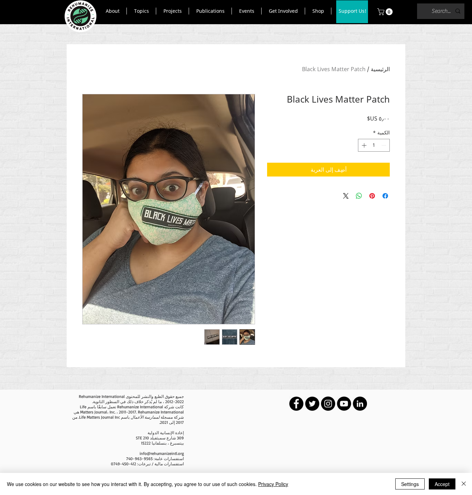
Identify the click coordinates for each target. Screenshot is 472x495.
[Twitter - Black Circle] (312, 404)
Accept (442, 483)
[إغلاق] (464, 483)
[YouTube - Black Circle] (344, 404)
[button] (112, 11)
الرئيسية (380, 69)
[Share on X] (346, 196)
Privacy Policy (273, 483)
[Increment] (363, 145)
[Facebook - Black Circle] (296, 404)
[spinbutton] (374, 145)
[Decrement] (384, 145)
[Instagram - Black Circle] (328, 404)
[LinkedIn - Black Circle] (360, 404)
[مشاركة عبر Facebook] (385, 196)
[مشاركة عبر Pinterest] (372, 196)
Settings (410, 483)
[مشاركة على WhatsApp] (359, 196)
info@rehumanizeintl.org (162, 453)
